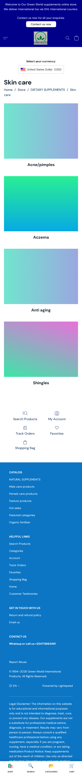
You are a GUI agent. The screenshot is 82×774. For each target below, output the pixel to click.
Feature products (20, 501)
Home (8, 90)
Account (14, 558)
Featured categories (22, 515)
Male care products (21, 486)
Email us (14, 622)
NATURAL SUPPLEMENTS (24, 479)
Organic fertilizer (19, 522)
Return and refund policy (25, 615)
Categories (16, 551)
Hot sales (15, 508)
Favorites (56, 433)
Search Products (25, 419)
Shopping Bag (25, 448)
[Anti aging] (41, 276)
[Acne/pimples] (41, 131)
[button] (41, 24)
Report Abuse (18, 662)
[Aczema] (41, 203)
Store (21, 90)
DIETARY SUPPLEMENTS (48, 90)
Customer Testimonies (23, 593)
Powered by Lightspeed (57, 686)
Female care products (23, 494)
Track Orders (25, 433)
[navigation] (14, 686)
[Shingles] (41, 349)
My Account (57, 419)
